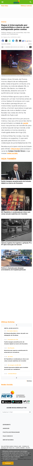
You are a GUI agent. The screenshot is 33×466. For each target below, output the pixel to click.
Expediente (6, 424)
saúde (25, 123)
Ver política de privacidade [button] (10, 459)
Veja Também (8, 159)
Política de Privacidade (11, 432)
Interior (3, 22)
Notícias (29, 381)
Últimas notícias (26, 6)
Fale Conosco (8, 436)
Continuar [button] (8, 463)
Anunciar (6, 428)
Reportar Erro (8, 440)
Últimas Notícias (7, 322)
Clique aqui (15, 149)
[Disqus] (16, 295)
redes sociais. (12, 153)
